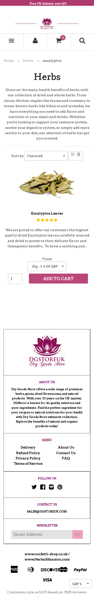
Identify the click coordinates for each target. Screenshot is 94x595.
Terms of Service (28, 463)
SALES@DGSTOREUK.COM (47, 511)
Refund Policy (28, 453)
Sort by (17, 156)
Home (9, 60)
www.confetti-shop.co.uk (46, 554)
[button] (47, 220)
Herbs (28, 60)
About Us (66, 447)
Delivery (28, 447)
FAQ (66, 458)
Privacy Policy (28, 458)
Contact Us (65, 453)
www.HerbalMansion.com (47, 559)
